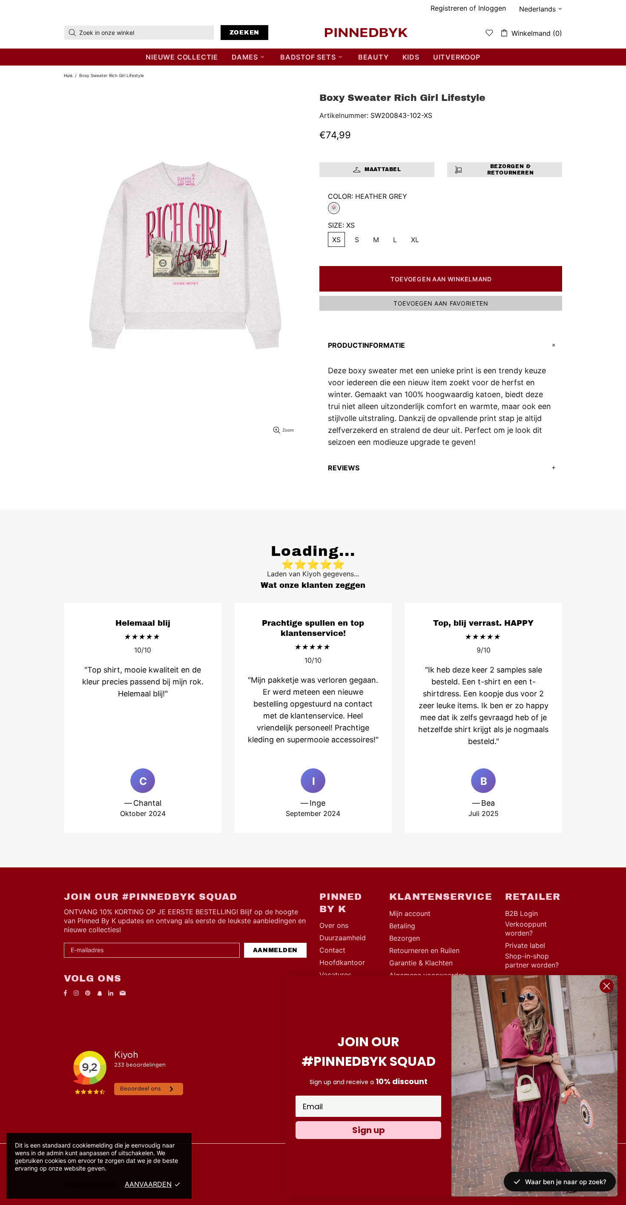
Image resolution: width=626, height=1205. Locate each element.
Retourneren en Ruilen (424, 950)
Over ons (333, 925)
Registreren (449, 8)
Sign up (368, 1130)
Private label (525, 945)
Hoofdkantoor (342, 962)
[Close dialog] (606, 986)
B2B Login (521, 913)
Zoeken (244, 32)
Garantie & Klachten (421, 963)
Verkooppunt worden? (526, 928)
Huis (68, 75)
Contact (332, 950)
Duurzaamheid (342, 937)
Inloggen (492, 8)
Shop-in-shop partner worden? (532, 960)
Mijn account (410, 913)
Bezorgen (404, 938)
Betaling (402, 926)
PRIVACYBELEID (90, 1184)
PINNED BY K (366, 32)
